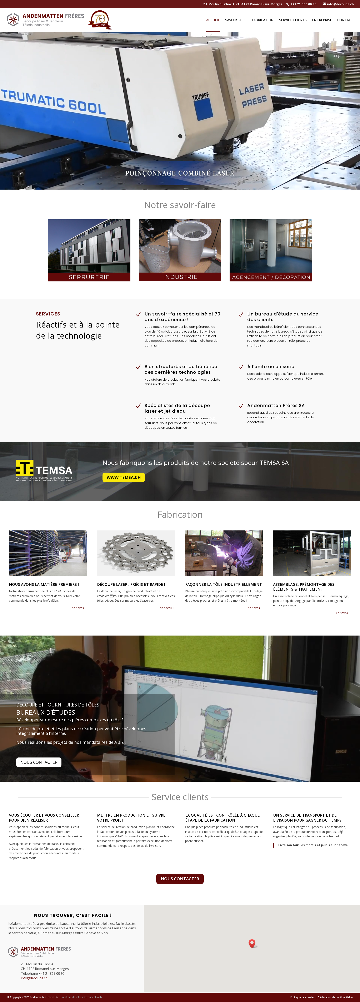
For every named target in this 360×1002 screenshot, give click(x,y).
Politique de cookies (302, 997)
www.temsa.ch (124, 477)
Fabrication (263, 20)
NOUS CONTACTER (180, 879)
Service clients (293, 20)
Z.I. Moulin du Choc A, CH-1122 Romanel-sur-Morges (242, 4)
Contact (345, 20)
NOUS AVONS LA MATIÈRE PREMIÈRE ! (44, 584)
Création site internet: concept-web (81, 997)
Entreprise (322, 20)
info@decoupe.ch (34, 978)
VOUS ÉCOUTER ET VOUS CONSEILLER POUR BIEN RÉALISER (44, 817)
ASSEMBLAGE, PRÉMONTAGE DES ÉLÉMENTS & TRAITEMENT (303, 587)
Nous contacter (38, 762)
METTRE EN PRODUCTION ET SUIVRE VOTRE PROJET (131, 817)
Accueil (213, 20)
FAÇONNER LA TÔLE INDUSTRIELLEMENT (223, 584)
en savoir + (79, 608)
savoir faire (235, 20)
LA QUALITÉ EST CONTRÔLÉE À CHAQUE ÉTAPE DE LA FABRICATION (222, 817)
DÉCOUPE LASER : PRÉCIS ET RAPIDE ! (131, 584)
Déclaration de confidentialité (335, 997)
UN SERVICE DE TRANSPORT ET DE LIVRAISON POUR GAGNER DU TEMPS (307, 817)
